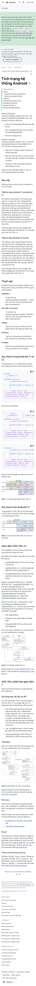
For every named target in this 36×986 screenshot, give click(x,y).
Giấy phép (6, 975)
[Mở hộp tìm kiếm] (20, 2)
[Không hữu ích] (30, 74)
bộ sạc (11, 725)
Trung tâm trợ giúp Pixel (9, 953)
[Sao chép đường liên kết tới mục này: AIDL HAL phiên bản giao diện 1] (4, 685)
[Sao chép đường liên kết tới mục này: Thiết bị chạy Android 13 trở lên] (30, 238)
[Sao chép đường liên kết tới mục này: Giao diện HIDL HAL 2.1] (28, 546)
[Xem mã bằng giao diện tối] (31, 371)
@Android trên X (7, 923)
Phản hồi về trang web (10, 978)
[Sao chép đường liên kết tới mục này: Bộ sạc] (9, 832)
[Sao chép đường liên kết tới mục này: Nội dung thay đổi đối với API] (28, 697)
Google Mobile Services (9, 959)
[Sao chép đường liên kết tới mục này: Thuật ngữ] (15, 281)
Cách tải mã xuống (7, 906)
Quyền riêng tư (15, 975)
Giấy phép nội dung (25, 884)
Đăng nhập (30, 2)
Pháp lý (27, 972)
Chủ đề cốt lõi (18, 67)
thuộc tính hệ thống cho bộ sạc (16, 866)
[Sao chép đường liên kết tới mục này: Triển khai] (12, 742)
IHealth (14, 556)
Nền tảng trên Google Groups (11, 935)
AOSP (3, 67)
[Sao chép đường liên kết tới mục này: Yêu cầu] (12, 180)
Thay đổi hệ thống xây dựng (14, 826)
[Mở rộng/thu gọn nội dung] (14, 89)
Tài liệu (5, 8)
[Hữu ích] (30, 71)
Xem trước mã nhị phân (9, 909)
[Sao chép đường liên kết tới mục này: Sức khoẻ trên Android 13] (31, 507)
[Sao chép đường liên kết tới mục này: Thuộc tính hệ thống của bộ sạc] (27, 853)
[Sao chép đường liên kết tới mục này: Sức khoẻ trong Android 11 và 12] (6, 360)
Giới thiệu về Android (8, 972)
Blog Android (6, 929)
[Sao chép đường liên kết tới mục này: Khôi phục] (11, 800)
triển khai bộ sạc (21, 847)
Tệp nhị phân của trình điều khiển (11, 915)
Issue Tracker (5, 965)
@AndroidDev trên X (8, 926)
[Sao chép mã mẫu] (33, 371)
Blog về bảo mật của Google (10, 932)
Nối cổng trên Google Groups (10, 942)
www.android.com (7, 956)
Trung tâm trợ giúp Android (10, 950)
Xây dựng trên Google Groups (11, 939)
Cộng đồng (20, 972)
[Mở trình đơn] (3, 2)
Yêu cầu (4, 903)
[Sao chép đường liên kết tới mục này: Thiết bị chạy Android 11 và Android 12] (5, 195)
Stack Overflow (6, 962)
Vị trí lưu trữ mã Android (9, 900)
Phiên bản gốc (6, 912)
